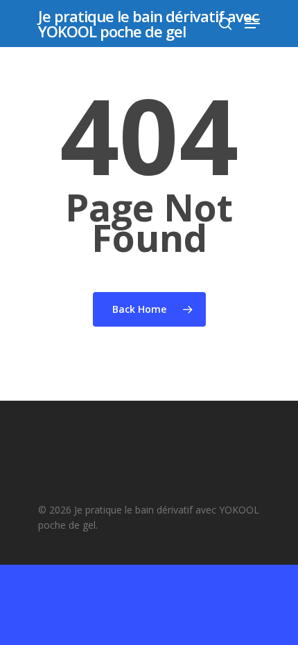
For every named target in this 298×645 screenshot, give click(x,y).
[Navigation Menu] (252, 23)
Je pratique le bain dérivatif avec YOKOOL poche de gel (148, 23)
